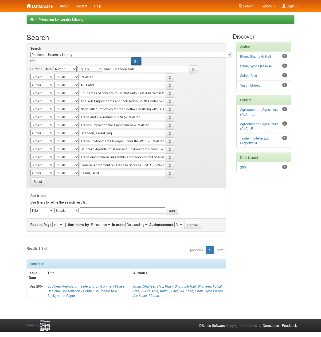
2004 (244, 167)
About (64, 6)
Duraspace (271, 325)
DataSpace (42, 5)
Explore (267, 6)
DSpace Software (212, 325)
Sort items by (78, 224)
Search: (36, 48)
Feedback (289, 325)
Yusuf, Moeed (149, 295)
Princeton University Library (61, 19)
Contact (81, 6)
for (32, 61)
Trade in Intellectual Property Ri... (254, 140)
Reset (37, 181)
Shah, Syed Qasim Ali (256, 66)
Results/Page (40, 224)
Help (97, 6)
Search (248, 6)
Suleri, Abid (149, 291)
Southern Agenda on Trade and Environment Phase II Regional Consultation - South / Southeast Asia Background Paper (87, 291)
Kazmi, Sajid (169, 291)
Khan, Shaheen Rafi (148, 286)
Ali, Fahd (186, 291)
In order (118, 224)
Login (291, 6)
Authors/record (161, 224)
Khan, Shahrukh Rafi (180, 286)
